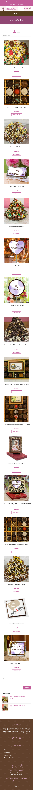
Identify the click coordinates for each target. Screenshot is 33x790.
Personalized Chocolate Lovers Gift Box (16, 384)
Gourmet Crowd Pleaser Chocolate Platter (16, 345)
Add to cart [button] (16, 75)
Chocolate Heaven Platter (16, 226)
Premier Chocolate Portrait (16, 463)
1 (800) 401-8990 (11, 1)
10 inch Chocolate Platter (16, 67)
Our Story (6, 750)
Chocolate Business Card (16, 186)
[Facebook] (13, 738)
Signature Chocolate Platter (16, 584)
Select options (17, 114)
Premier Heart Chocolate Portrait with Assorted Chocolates (16, 504)
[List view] (18, 31)
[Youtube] (20, 738)
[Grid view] (14, 31)
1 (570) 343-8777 (23, 1)
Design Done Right (28, 784)
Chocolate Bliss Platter (16, 147)
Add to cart (16, 194)
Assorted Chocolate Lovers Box (16, 107)
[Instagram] (16, 738)
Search (27, 687)
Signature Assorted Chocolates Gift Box (16, 544)
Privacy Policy (8, 755)
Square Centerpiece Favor (17, 623)
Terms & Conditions (9, 758)
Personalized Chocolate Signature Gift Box (17, 424)
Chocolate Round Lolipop (16, 305)
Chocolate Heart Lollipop (16, 265)
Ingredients (7, 752)
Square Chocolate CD (16, 663)
